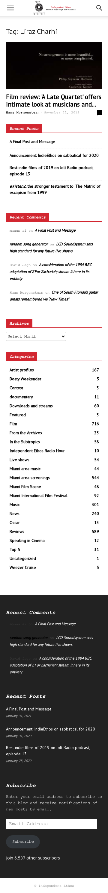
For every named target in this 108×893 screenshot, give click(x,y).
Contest (16, 388)
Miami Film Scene (25, 486)
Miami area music (25, 468)
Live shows (19, 459)
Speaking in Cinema (27, 540)
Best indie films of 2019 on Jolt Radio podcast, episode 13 (51, 171)
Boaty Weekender (25, 379)
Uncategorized (23, 558)
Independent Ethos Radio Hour (37, 450)
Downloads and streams (31, 405)
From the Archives (26, 432)
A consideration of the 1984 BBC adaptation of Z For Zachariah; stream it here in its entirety (50, 271)
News (15, 513)
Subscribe (23, 841)
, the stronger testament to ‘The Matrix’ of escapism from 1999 (55, 189)
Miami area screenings (30, 477)
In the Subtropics (25, 441)
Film (13, 423)
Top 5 (15, 549)
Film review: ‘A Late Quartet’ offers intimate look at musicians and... (53, 100)
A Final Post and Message (32, 141)
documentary (21, 397)
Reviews (17, 531)
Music (15, 504)
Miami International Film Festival (39, 495)
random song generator (29, 244)
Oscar (15, 522)
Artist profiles (22, 370)
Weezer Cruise (23, 567)
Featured (18, 414)
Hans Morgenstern (23, 112)
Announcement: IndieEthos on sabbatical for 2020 (54, 155)
